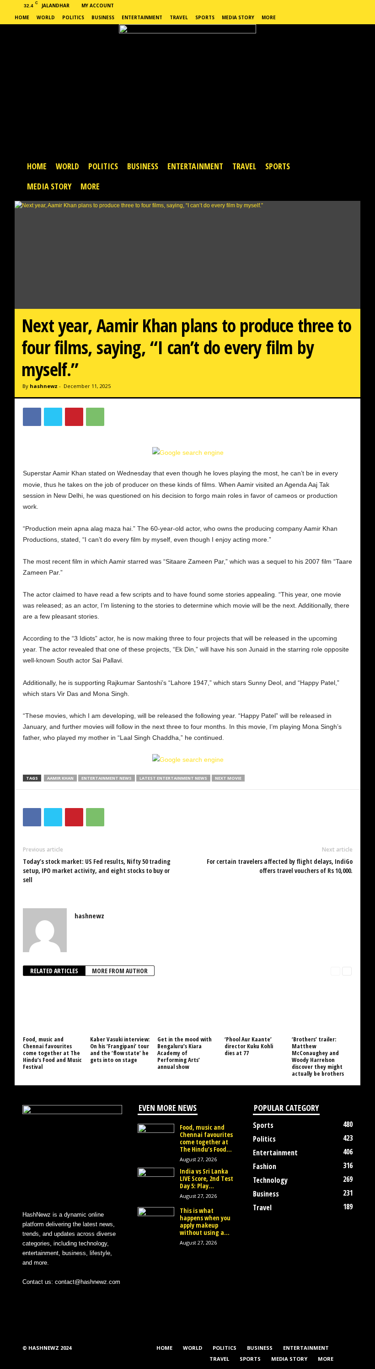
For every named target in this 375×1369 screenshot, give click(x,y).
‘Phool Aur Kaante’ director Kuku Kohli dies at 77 (249, 1046)
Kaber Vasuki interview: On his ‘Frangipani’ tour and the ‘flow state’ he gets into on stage (120, 1049)
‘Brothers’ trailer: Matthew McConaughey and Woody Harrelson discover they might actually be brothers (318, 1056)
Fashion (264, 1166)
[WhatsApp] (95, 417)
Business (102, 17)
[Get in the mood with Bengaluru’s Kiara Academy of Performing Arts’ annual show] (187, 1008)
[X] (53, 417)
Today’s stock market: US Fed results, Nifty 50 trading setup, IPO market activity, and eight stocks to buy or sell (97, 870)
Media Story (238, 17)
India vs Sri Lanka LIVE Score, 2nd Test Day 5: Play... (206, 1178)
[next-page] (347, 971)
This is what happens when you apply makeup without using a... (205, 1221)
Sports (204, 17)
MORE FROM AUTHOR (120, 970)
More (269, 17)
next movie (228, 778)
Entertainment (142, 17)
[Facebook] (32, 417)
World (46, 17)
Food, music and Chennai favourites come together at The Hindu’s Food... (206, 1138)
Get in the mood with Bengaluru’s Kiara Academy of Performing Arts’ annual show (184, 1053)
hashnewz (44, 386)
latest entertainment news (173, 778)
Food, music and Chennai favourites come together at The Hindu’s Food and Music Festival (52, 1053)
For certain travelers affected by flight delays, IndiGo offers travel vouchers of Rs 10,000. (280, 866)
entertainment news (106, 778)
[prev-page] (335, 971)
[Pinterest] (74, 417)
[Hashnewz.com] (187, 90)
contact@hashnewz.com (87, 1281)
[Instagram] (50, 1299)
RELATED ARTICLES (54, 970)
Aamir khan (60, 778)
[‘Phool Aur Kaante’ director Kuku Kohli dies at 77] (254, 1008)
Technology (270, 1180)
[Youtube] (87, 1299)
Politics (73, 17)
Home (22, 17)
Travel (179, 17)
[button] (347, 176)
